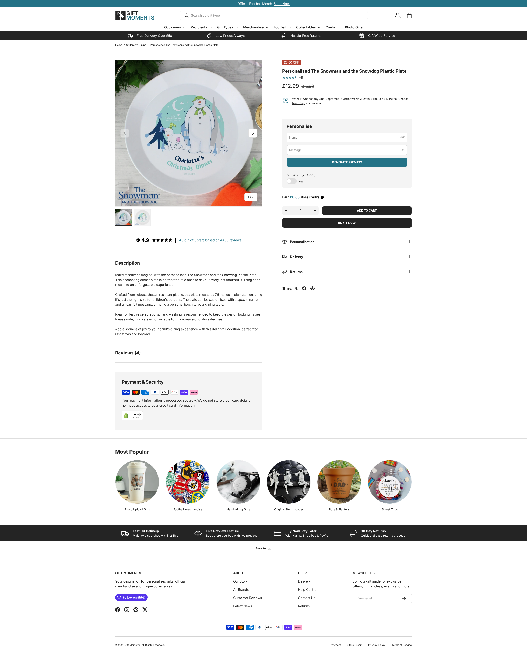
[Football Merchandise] (187, 482)
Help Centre (307, 589)
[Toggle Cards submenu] (338, 27)
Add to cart (367, 210)
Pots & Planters (339, 509)
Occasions (172, 27)
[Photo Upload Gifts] (137, 482)
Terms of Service (402, 644)
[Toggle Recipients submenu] (210, 27)
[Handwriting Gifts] (238, 482)
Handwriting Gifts (238, 509)
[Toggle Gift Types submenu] (236, 27)
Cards (330, 27)
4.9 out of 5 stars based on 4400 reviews (210, 240)
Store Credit (354, 644)
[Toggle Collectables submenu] (319, 27)
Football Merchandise (187, 509)
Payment (335, 644)
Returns (304, 606)
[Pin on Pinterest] (312, 288)
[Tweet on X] (296, 288)
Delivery (304, 581)
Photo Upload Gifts (137, 509)
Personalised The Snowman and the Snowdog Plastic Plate (184, 44)
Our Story (240, 581)
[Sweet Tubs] (390, 482)
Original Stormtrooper (288, 509)
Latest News (242, 606)
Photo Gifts (354, 27)
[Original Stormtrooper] (288, 482)
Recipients (199, 27)
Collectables (306, 27)
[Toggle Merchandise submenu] (267, 27)
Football (280, 27)
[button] (409, 15)
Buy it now (347, 222)
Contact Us (306, 598)
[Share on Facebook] (304, 288)
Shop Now (282, 4)
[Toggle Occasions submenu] (184, 27)
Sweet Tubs (390, 509)
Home (118, 44)
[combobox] (274, 15)
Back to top (263, 548)
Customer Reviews (247, 598)
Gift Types (225, 27)
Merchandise (253, 27)
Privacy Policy (376, 644)
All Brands (241, 589)
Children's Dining (136, 44)
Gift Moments (132, 644)
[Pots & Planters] (339, 482)
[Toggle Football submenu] (289, 27)
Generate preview (347, 162)
